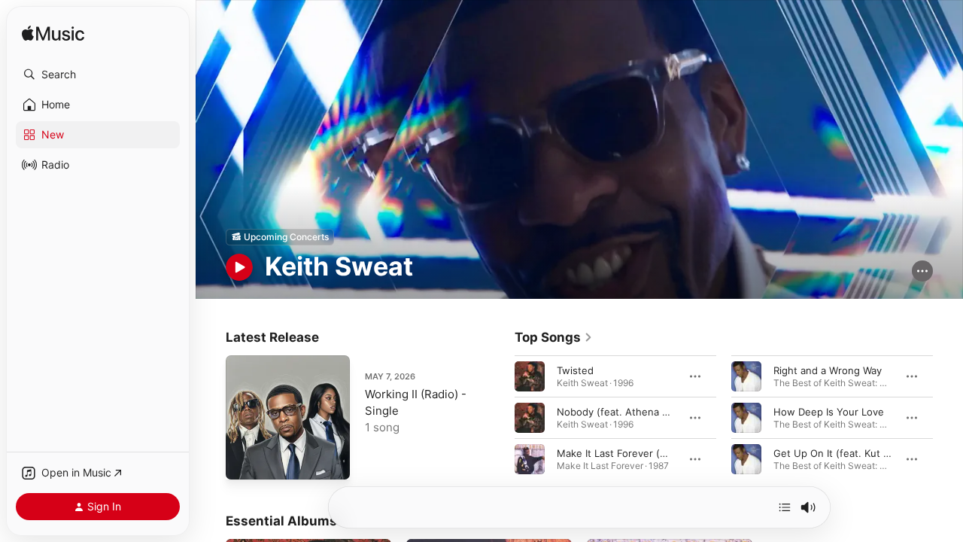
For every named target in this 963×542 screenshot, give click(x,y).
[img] (53, 34)
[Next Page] (947, 417)
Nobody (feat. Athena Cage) (623, 411)
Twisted (575, 370)
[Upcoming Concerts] (280, 237)
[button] (98, 74)
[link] (554, 337)
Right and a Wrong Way (827, 370)
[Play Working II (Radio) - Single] (244, 460)
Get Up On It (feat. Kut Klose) (843, 452)
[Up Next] (785, 507)
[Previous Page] (499, 417)
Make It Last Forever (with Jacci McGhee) (655, 452)
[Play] (239, 267)
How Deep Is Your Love (828, 411)
